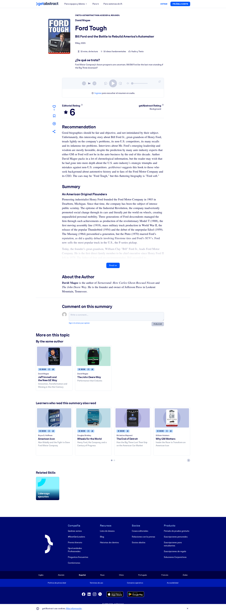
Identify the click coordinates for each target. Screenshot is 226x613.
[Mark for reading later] (54, 116)
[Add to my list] (54, 123)
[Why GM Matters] (172, 418)
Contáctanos (74, 563)
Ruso (102, 575)
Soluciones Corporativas (175, 557)
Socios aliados (138, 542)
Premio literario (75, 542)
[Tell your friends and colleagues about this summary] (54, 131)
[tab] (111, 460)
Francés (164, 575)
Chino (121, 575)
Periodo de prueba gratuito (176, 531)
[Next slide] (188, 460)
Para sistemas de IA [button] (112, 4)
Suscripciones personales (175, 536)
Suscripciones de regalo (175, 551)
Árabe (185, 575)
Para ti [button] (95, 4)
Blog (102, 536)
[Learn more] (82, 105)
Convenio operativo (135, 583)
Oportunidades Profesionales (75, 550)
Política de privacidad (57, 583)
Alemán (61, 575)
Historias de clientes (109, 542)
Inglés (40, 575)
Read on (113, 265)
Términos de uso (96, 583)
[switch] (113, 83)
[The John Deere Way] (93, 356)
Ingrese (97, 93)
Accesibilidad (172, 583)
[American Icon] (54, 418)
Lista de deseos (107, 531)
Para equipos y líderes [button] (74, 4)
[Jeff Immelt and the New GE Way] (54, 356)
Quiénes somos (75, 531)
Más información (74, 608)
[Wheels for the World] (93, 418)
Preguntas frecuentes (78, 557)
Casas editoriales (140, 531)
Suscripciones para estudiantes (173, 544)
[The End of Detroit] (132, 418)
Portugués (142, 575)
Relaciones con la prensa (143, 536)
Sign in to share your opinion (79, 323)
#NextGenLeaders (76, 536)
